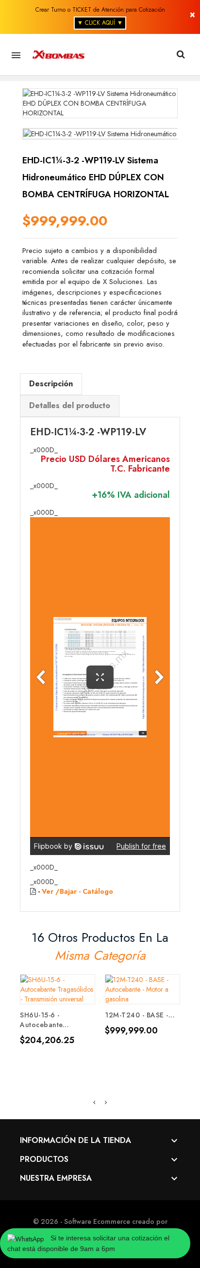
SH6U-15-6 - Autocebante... (44, 1020)
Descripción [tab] (51, 383)
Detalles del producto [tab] (69, 405)
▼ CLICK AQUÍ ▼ (100, 22)
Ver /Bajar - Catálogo (77, 891)
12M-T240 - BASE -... (140, 1015)
